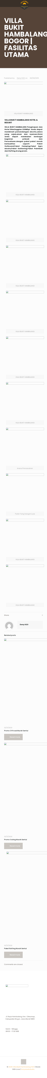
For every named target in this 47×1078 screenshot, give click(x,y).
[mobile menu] (43, 4)
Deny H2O (21, 78)
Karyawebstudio (27, 1069)
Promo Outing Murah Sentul (15, 839)
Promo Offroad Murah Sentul (16, 730)
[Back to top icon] (23, 1061)
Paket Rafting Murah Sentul (15, 948)
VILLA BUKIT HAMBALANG (16, 127)
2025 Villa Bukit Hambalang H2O (21, 1067)
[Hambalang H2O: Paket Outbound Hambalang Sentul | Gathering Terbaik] (24, 3)
